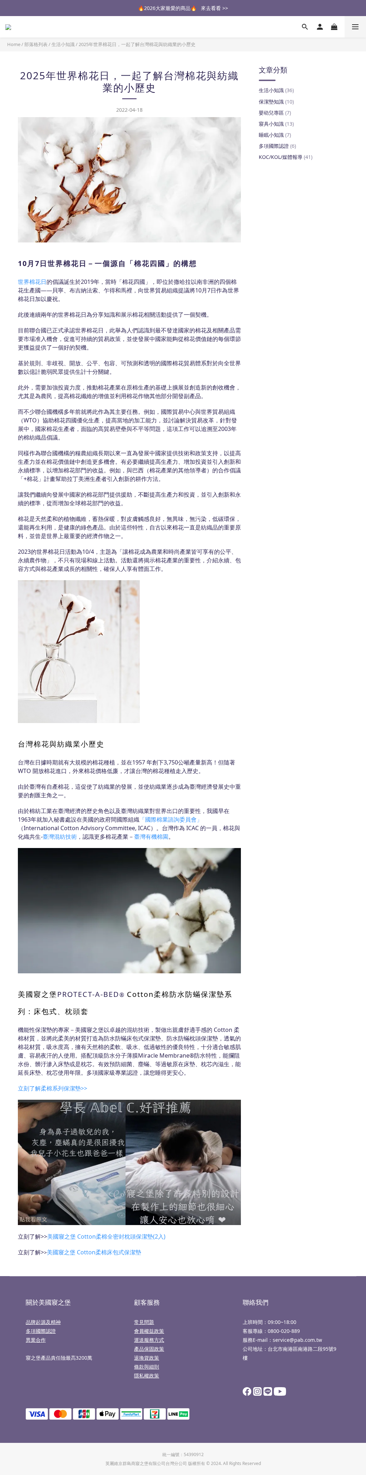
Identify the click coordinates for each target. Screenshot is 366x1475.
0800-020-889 (284, 1331)
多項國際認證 (277, 145)
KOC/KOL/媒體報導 (285, 157)
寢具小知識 (276, 123)
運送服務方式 (149, 1339)
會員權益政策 (149, 1331)
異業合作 (36, 1339)
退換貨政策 (146, 1357)
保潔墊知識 (276, 101)
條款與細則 (146, 1366)
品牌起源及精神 (43, 1322)
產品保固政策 (149, 1348)
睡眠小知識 (275, 134)
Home (13, 44)
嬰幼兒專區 (275, 112)
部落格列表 (36, 44)
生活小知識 (63, 44)
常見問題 (144, 1322)
